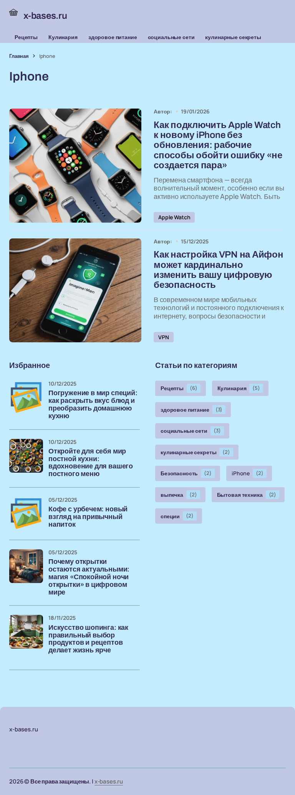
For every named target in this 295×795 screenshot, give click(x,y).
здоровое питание (112, 37)
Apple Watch (174, 217)
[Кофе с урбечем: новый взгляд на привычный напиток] (26, 514)
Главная (19, 56)
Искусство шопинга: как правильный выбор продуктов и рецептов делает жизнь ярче (88, 639)
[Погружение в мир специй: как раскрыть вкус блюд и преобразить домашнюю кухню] (26, 397)
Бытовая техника (247, 494)
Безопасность (186, 473)
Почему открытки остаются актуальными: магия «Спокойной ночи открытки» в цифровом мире (88, 577)
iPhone (248, 473)
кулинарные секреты (233, 37)
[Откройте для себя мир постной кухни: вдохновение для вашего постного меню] (26, 456)
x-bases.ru (108, 781)
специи (177, 515)
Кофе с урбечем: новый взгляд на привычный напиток (88, 517)
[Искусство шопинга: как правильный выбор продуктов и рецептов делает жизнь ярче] (26, 632)
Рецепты (26, 37)
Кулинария (63, 37)
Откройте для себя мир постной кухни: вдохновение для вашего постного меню (90, 463)
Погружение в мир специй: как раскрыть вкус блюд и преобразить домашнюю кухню (93, 404)
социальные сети (171, 37)
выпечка (179, 494)
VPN (163, 337)
